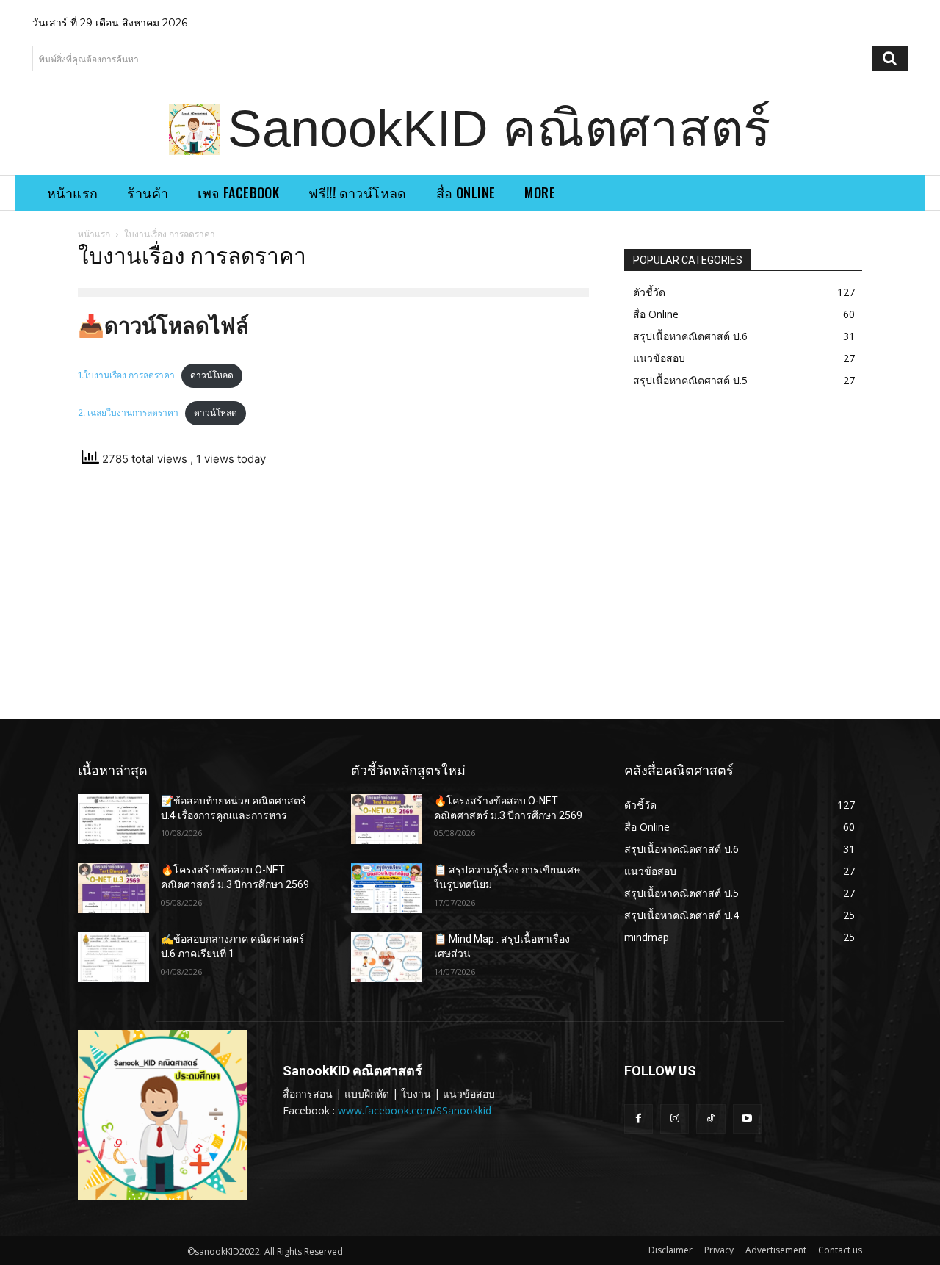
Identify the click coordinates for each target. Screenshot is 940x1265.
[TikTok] (710, 1118)
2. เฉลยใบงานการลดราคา (128, 412)
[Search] (890, 58)
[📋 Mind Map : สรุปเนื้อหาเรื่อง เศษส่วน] (386, 957)
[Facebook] (638, 1118)
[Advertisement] (333, 597)
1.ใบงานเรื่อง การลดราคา (126, 375)
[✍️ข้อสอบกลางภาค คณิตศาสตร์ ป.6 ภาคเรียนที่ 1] (113, 957)
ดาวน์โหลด (212, 375)
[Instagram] (674, 1118)
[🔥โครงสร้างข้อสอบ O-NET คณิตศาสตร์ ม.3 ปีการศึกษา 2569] (113, 888)
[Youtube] (747, 1118)
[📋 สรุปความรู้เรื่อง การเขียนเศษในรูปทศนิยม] (386, 888)
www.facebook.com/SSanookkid (414, 1110)
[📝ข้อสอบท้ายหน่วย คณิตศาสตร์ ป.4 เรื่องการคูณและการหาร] (113, 819)
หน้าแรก (94, 234)
